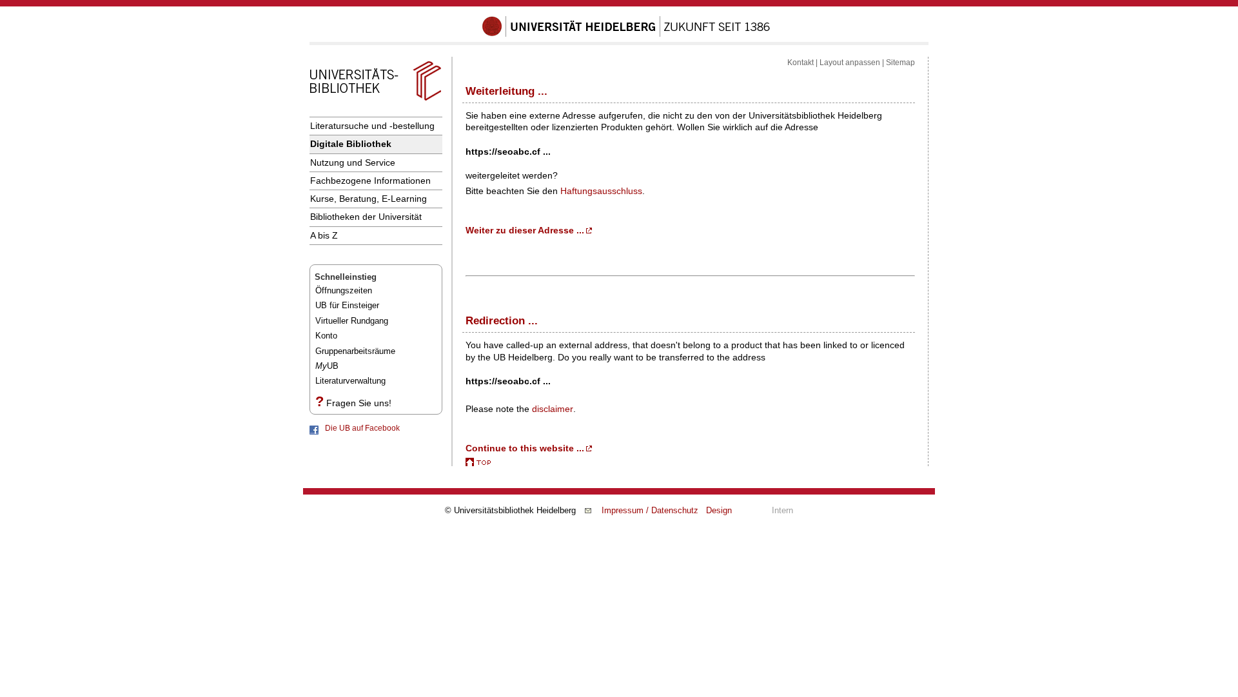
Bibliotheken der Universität (366, 216)
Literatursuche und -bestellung (372, 126)
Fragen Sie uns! (358, 403)
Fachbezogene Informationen (370, 180)
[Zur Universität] (626, 34)
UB (327, 366)
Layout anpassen (850, 62)
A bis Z (324, 235)
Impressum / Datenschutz (650, 510)
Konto (326, 335)
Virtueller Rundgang (351, 321)
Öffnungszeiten (343, 290)
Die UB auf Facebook (362, 428)
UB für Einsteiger (347, 305)
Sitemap (900, 62)
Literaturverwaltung (350, 381)
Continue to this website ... (525, 448)
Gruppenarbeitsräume (355, 351)
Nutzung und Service (352, 162)
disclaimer (552, 409)
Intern (782, 510)
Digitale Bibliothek (350, 144)
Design (719, 510)
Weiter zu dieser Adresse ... (525, 230)
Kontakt (800, 62)
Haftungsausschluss (601, 191)
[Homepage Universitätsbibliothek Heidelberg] (375, 100)
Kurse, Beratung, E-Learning (368, 198)
